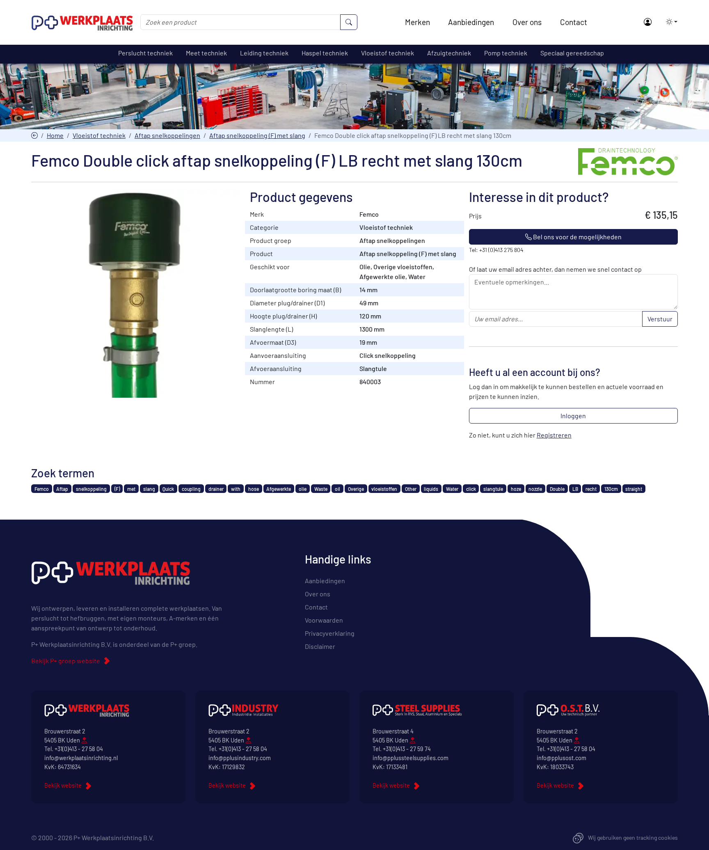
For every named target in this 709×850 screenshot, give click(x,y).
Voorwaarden (324, 620)
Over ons (527, 22)
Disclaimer (320, 646)
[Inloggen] (647, 22)
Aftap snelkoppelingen (167, 135)
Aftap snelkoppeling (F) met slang (257, 135)
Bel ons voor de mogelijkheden (577, 237)
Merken (417, 22)
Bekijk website (63, 785)
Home (55, 135)
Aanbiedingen (471, 22)
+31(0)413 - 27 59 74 (407, 748)
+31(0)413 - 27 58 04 (79, 748)
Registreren (554, 435)
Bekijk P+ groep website (65, 660)
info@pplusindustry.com (239, 757)
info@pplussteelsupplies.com (410, 757)
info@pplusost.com (561, 757)
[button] (669, 21)
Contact (573, 22)
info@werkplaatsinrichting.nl (81, 757)
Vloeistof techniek (99, 135)
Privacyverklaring (329, 633)
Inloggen (573, 415)
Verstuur (659, 319)
